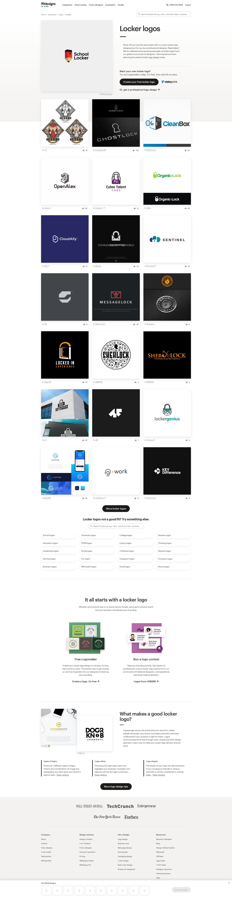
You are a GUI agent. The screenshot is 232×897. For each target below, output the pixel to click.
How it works (81, 5)
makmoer (47, 208)
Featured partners (163, 873)
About (43, 839)
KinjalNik (47, 498)
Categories (67, 5)
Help (158, 878)
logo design (154, 57)
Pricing (82, 856)
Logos (61, 15)
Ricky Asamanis (107, 94)
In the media (46, 852)
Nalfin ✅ (46, 746)
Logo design (123, 839)
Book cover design (125, 865)
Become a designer (164, 839)
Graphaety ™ (100, 208)
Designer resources (164, 869)
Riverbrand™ (151, 266)
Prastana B (150, 440)
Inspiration (110, 5)
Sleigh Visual (151, 498)
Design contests (86, 839)
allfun (149, 208)
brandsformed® (100, 150)
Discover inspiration (87, 852)
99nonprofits (46, 861)
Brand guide (123, 852)
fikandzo (98, 266)
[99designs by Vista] (48, 4)
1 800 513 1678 (176, 5)
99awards (160, 852)
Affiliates (159, 856)
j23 (45, 440)
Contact (44, 843)
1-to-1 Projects (85, 843)
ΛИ (45, 324)
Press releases (46, 848)
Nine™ (46, 266)
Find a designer (96, 5)
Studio (121, 5)
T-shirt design (123, 861)
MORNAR (98, 382)
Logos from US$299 (145, 681)
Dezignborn (151, 324)
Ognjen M (47, 382)
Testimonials (46, 856)
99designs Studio (87, 861)
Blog (158, 843)
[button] (229, 883)
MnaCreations (100, 324)
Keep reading (63, 775)
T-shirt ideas (161, 865)
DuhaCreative (151, 150)
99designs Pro (85, 865)
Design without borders (165, 848)
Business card (123, 843)
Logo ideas (160, 861)
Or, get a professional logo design (138, 89)
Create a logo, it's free (84, 681)
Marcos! (82, 753)
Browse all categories (126, 869)
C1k (45, 150)
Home (43, 15)
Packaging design (125, 856)
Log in (188, 5)
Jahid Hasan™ (100, 498)
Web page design (125, 848)
